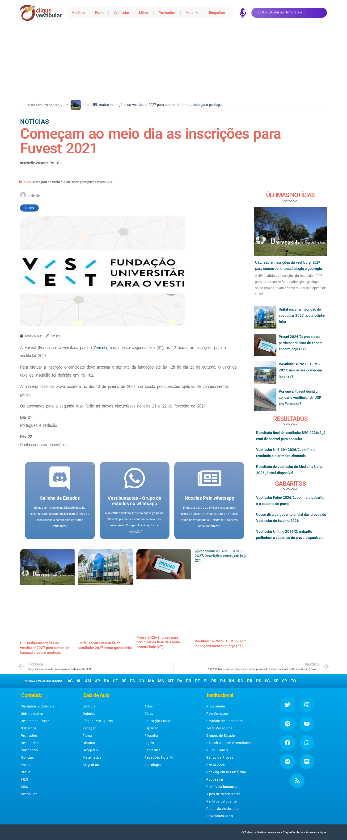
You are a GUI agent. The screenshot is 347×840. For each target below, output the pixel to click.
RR (249, 680)
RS (258, 680)
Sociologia (152, 765)
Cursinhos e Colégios (37, 706)
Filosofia (151, 735)
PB (188, 680)
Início (24, 181)
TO (293, 680)
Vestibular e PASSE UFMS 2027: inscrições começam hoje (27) (300, 370)
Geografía (90, 750)
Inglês (149, 743)
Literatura (152, 750)
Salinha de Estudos (60, 498)
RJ (222, 680)
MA (151, 680)
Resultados (29, 743)
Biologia (89, 706)
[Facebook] (287, 742)
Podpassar (215, 779)
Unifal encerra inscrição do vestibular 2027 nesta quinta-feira (302, 315)
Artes (148, 706)
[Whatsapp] (307, 742)
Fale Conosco (217, 713)
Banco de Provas (219, 757)
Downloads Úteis (219, 816)
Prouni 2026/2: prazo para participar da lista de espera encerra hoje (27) (158, 642)
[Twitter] (287, 704)
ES (132, 680)
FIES (24, 779)
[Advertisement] (173, 61)
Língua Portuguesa (98, 721)
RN (231, 680)
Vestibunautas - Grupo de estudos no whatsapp (134, 500)
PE (197, 680)
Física (87, 735)
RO (240, 680)
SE (276, 680)
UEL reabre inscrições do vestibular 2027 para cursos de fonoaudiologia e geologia (44, 648)
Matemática (92, 757)
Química (89, 713)
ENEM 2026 (215, 765)
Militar (144, 13)
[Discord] (307, 761)
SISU (24, 787)
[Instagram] (307, 704)
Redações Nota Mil (159, 757)
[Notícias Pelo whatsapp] (209, 478)
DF (124, 680)
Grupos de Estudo (220, 735)
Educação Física (157, 721)
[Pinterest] (287, 723)
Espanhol (151, 728)
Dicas (29, 208)
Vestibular (121, 13)
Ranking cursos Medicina (226, 772)
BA (106, 680)
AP (97, 680)
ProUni (26, 772)
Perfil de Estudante (221, 801)
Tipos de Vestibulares (223, 794)
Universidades (32, 713)
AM (88, 680)
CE (115, 680)
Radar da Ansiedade (222, 809)
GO (141, 680)
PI (205, 680)
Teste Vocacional (219, 728)
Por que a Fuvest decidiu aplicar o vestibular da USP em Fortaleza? (300, 397)
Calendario (29, 750)
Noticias (27, 757)
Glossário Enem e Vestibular (228, 743)
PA (179, 680)
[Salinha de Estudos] (60, 478)
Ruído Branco (217, 750)
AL (78, 680)
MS (161, 680)
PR (213, 680)
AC (70, 680)
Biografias (217, 13)
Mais (189, 13)
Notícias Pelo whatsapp (209, 498)
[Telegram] (287, 761)
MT (171, 680)
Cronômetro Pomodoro (224, 721)
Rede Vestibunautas (222, 787)
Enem (99, 13)
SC (267, 680)
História (89, 743)
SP (284, 680)
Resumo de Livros (35, 721)
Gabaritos (29, 728)
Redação (90, 728)
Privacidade (215, 706)
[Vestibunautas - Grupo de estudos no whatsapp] (134, 478)
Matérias (78, 13)
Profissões (167, 13)
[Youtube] (307, 723)
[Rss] (297, 780)
